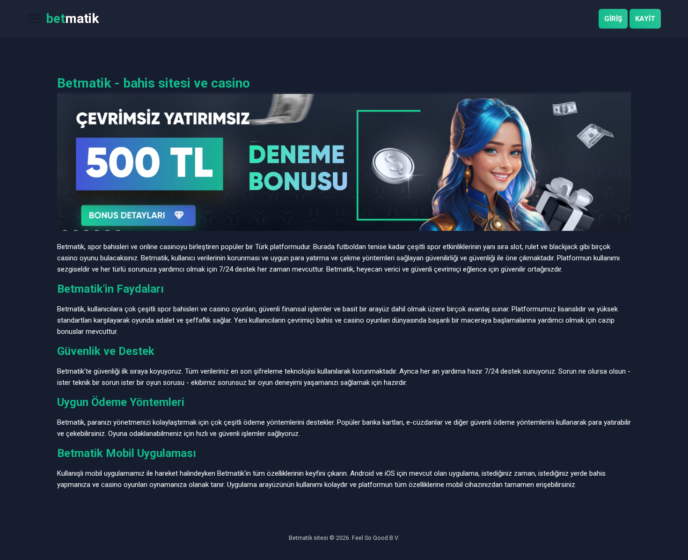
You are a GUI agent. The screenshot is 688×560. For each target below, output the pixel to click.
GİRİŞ (613, 19)
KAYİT (645, 19)
